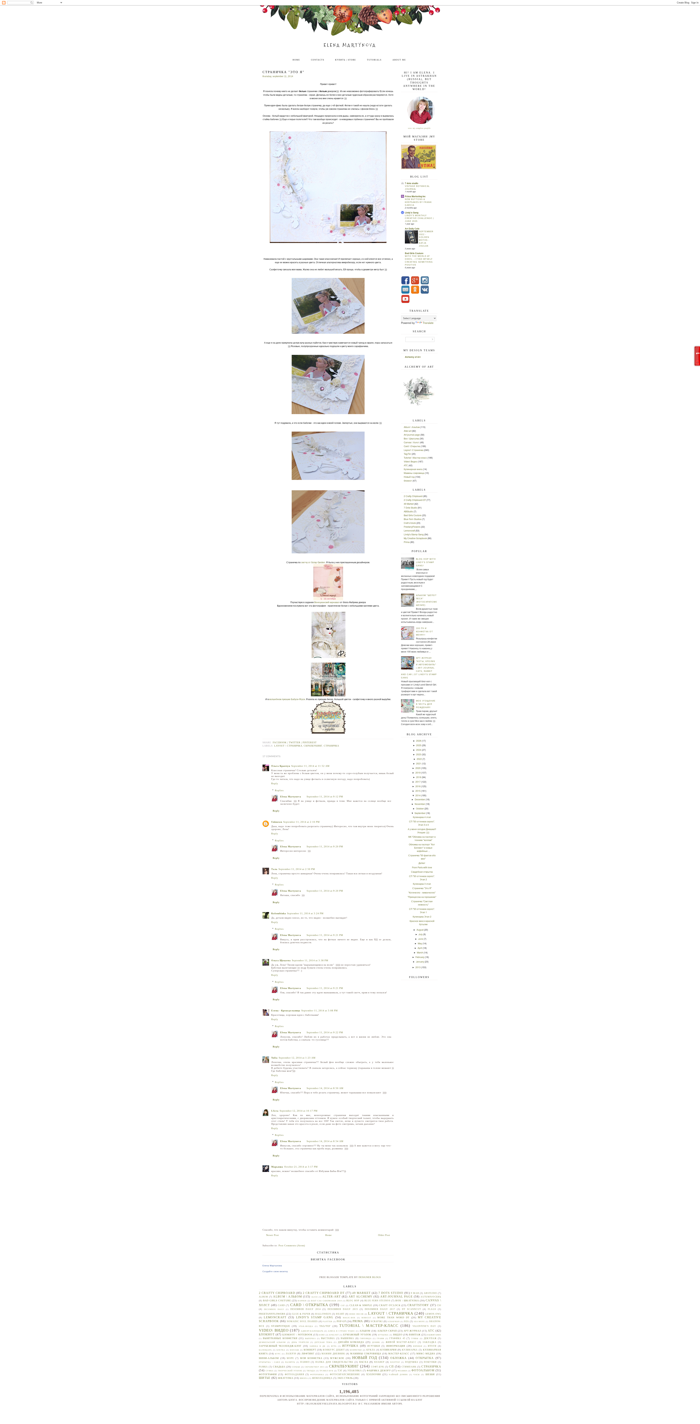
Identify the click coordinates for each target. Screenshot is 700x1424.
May (420, 943)
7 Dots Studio (410, 507)
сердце (296, 1367)
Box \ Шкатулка (411, 438)
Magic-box (349, 1318)
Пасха (363, 1362)
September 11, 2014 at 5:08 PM (319, 1010)
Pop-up (341, 1321)
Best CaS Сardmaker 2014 (326, 1301)
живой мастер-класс (401, 1342)
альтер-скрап (387, 1330)
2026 (418, 740)
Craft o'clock (410, 522)
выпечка (310, 1338)
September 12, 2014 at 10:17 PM (299, 1110)
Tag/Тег (407, 453)
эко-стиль (345, 1378)
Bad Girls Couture (414, 253)
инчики (417, 1346)
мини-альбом (269, 1358)
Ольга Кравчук (280, 766)
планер (379, 1362)
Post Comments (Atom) (292, 1245)
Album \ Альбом (412, 426)
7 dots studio (411, 183)
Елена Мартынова (272, 1266)
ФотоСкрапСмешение (345, 1374)
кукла (370, 1350)
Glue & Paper (301, 1314)
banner (302, 1301)
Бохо (322, 1335)
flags (432, 1309)
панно (305, 1362)
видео (397, 1334)
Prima (407, 542)
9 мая (415, 1293)
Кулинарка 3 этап (422, 883)
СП (391, 1366)
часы (416, 1375)
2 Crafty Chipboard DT (415, 499)
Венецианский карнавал (326, 602)
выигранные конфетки (280, 1338)
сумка (270, 1371)
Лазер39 (291, 1354)
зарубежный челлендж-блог (280, 1346)
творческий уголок (290, 1371)
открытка (425, 1357)
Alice (314, 1297)
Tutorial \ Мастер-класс (415, 457)
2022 (419, 758)
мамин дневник (333, 1354)
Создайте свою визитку (275, 1271)
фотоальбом (422, 1370)
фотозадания (294, 1374)
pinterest (310, 742)
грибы (415, 1338)
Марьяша (277, 1166)
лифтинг (308, 1353)
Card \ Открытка (412, 446)
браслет (334, 1335)
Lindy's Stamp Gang (414, 534)
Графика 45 (397, 1338)
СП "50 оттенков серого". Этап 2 (422, 877)
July (421, 934)
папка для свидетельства (334, 1362)
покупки (430, 1362)
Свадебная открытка (422, 871)
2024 (418, 749)
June (420, 938)
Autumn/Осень (431, 1297)
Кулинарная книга (413, 469)
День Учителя (300, 1342)
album (263, 1297)
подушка (411, 1362)
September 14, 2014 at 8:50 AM (325, 1088)
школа (304, 1378)
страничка (331, 745)
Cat (343, 1305)
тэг (340, 1371)
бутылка (383, 1335)
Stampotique (280, 1326)
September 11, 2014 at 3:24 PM (305, 913)
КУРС (278, 1354)
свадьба (279, 1366)
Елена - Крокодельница (285, 1010)
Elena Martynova (350, 45)
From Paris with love (422, 867)
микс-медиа (425, 1353)
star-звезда (306, 1326)
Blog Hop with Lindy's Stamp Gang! (426, 562)
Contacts (317, 60)
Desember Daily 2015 (343, 1309)
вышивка (347, 1338)
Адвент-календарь (312, 1331)
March (420, 952)
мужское (337, 1358)
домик (376, 1342)
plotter (327, 1321)
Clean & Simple (360, 1305)
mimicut (366, 1318)
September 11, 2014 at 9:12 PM (325, 796)
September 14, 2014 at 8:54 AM (325, 1141)
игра (334, 1346)
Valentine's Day (424, 1326)
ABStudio (408, 511)
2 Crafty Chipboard (413, 496)
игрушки (373, 1346)
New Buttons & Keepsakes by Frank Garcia (418, 202)
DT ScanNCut (411, 1309)
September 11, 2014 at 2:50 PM (297, 869)
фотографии (268, 1374)
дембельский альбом (272, 1342)
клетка (281, 1350)
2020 (418, 768)
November (420, 803)
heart (340, 1314)
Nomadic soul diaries (302, 1321)
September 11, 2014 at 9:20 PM (325, 846)
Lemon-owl (433, 1314)
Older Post (384, 1235)
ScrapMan (394, 1321)
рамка (263, 1367)
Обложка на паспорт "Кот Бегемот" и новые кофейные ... (422, 847)
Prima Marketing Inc (415, 196)
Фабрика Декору (379, 1370)
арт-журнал (412, 1330)
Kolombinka (278, 913)
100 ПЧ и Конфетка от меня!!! (424, 631)
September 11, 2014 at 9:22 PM (325, 1032)
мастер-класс (398, 1353)
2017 (418, 781)
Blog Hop (352, 1301)
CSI (439, 1305)
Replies (279, 790)
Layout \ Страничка (288, 745)
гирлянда (365, 1338)
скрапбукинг (313, 745)
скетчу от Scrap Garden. (313, 562)
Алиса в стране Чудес (341, 1331)
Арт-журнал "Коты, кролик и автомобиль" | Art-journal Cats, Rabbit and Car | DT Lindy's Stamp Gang (419, 668)
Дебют (422, 862)
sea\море (419, 1321)
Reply (274, 783)
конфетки (356, 1350)
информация (395, 1346)
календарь (265, 1350)
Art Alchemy (360, 1296)
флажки (402, 1371)
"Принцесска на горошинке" (422, 896)
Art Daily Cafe (412, 228)
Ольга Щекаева (281, 960)
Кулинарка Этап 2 (422, 916)
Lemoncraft (409, 530)
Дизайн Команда (351, 1342)
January (420, 961)
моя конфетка (311, 1358)
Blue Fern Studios (412, 519)
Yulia (274, 1057)
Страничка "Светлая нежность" (422, 903)
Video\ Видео (410, 461)
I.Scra (275, 1110)
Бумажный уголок (357, 1334)
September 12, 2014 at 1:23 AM (297, 1057)
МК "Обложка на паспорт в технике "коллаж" (421, 838)
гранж (380, 1338)
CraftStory (418, 1305)
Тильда (311, 1371)
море (290, 1358)
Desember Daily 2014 (305, 1309)
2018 (418, 777)
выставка (328, 1338)
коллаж (294, 1350)
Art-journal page (412, 434)
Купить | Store (345, 60)
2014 (418, 795)
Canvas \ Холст (411, 442)
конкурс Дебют (334, 1350)
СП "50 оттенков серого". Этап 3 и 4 (422, 823)
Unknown (276, 822)
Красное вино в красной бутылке (422, 922)
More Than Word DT (393, 1317)
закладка (429, 1342)
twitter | (296, 742)
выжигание (434, 1335)
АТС (406, 465)
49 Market (409, 503)
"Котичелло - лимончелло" (421, 892)
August (420, 929)
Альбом (365, 1330)
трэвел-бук (326, 1371)
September (420, 813)
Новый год (409, 476)
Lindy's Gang (411, 212)
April (420, 947)
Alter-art (407, 430)
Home (296, 60)
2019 (418, 772)
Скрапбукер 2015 (314, 1367)
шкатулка (285, 1378)
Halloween (323, 1314)
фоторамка (317, 1375)
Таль (274, 869)
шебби (430, 1374)
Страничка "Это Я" (422, 888)
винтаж (415, 1334)
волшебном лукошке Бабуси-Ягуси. (287, 699)
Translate (428, 323)
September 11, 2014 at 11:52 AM (310, 766)
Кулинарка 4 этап (422, 817)
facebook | (281, 742)
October (420, 808)
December (420, 799)
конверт (310, 1349)
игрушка (350, 1345)
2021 (418, 763)
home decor (356, 1314)
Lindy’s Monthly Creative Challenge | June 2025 (419, 218)
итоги (432, 1346)
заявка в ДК (318, 1346)
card (281, 1305)
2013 (418, 967)
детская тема (323, 1342)
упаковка (354, 1371)
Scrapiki (377, 1321)
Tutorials (374, 60)
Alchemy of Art (413, 357)
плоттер (395, 1362)
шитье (265, 1377)
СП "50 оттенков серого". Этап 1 (422, 910)
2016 (418, 786)
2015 (418, 790)
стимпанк (409, 1367)
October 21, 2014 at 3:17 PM (301, 1166)
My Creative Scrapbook (415, 538)
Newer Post (272, 1235)
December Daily (274, 1309)
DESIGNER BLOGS (370, 1277)
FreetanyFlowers (412, 526)
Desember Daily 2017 (380, 1309)
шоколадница (322, 1378)
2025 (418, 745)
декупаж (430, 1338)
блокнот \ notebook (297, 1334)
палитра (290, 1362)
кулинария (388, 1349)
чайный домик (398, 1375)
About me (399, 60)
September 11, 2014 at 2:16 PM (301, 822)
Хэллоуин (373, 1374)
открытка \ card (269, 1362)
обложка (398, 1357)
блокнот (408, 480)
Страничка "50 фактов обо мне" (422, 857)
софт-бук (377, 1367)
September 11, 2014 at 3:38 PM (310, 960)
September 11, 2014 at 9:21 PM (325, 935)
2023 (418, 754)
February (419, 957)
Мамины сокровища (414, 472)
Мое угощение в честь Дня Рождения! (425, 704)
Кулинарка (410, 1350)
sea (406, 1321)
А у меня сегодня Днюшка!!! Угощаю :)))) (422, 830)
